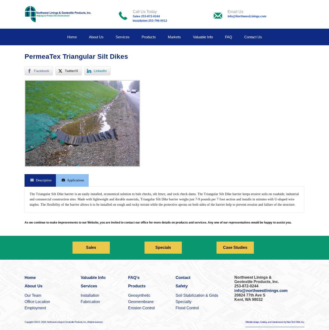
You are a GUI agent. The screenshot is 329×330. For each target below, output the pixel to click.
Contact (183, 277)
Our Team (33, 295)
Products (149, 37)
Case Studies (235, 247)
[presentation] (40, 180)
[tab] (40, 180)
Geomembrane (141, 302)
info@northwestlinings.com (261, 290)
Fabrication (90, 302)
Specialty (183, 302)
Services (123, 37)
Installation (90, 295)
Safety (182, 286)
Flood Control (187, 308)
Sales (91, 247)
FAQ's (133, 277)
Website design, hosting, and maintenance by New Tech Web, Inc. (274, 322)
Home (72, 37)
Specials (163, 247)
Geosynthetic (139, 295)
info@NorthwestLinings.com (247, 16)
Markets (174, 37)
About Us (96, 37)
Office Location (37, 302)
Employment (35, 308)
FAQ (228, 37)
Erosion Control (141, 308)
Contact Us (253, 37)
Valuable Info (203, 37)
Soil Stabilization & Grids (197, 295)
